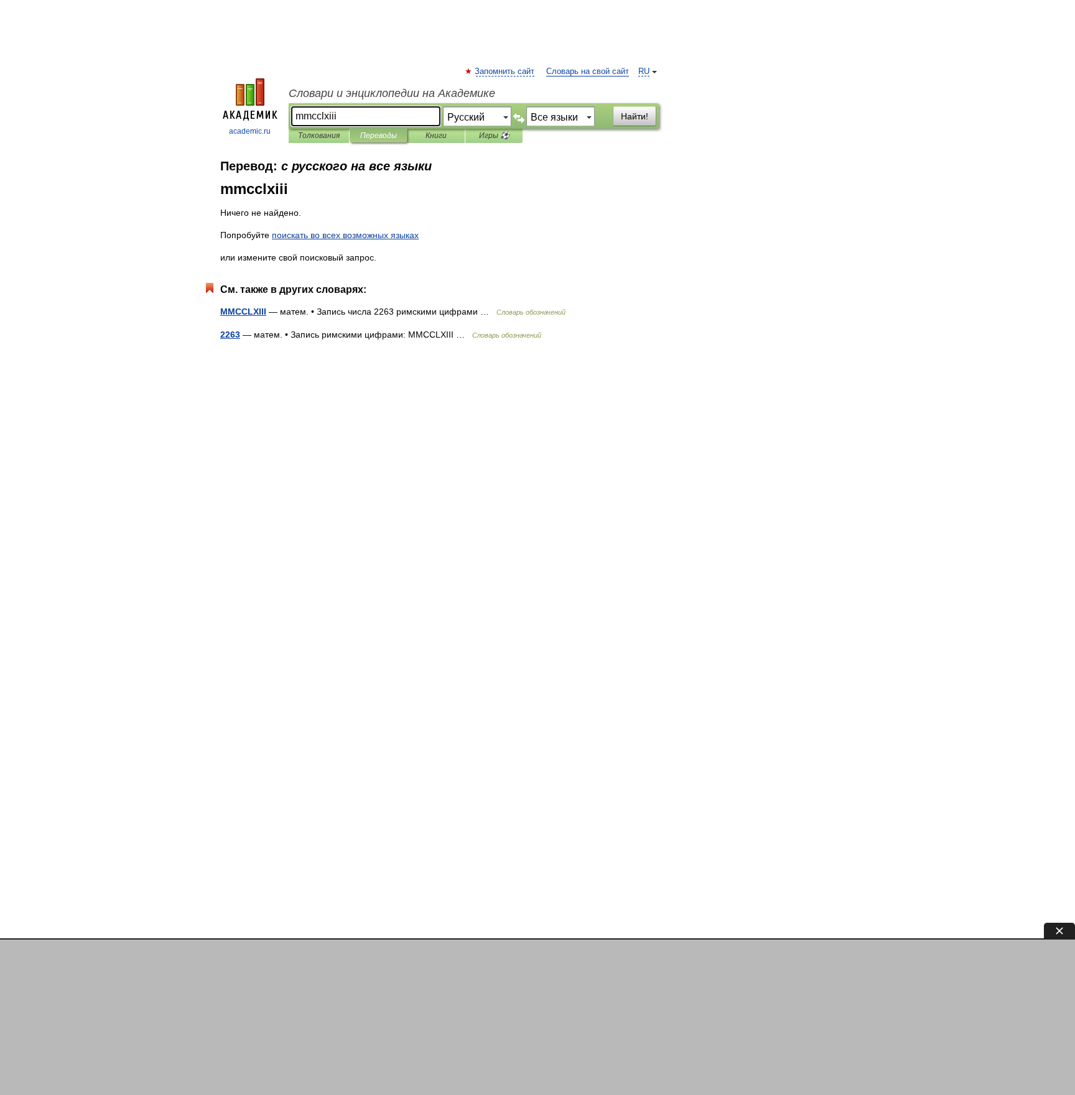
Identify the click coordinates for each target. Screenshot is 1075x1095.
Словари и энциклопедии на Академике (392, 93)
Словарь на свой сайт (587, 71)
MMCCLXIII (243, 311)
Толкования (319, 135)
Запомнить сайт (505, 71)
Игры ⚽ (494, 135)
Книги (436, 135)
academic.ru (250, 131)
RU (643, 71)
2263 (230, 335)
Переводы (378, 135)
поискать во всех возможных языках (345, 235)
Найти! (634, 116)
